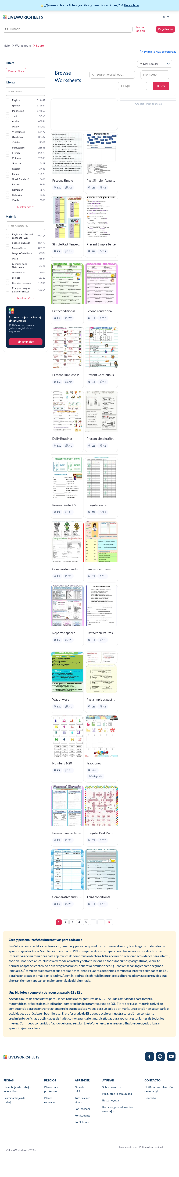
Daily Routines (62, 438)
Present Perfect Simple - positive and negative (67, 505)
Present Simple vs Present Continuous (67, 375)
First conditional (63, 311)
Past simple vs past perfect (101, 699)
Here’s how (131, 5)
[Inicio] (23, 17)
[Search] (7, 28)
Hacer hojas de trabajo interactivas (16, 1089)
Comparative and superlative (67, 569)
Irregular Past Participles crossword (101, 833)
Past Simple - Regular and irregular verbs (101, 180)
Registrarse (165, 29)
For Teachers (82, 1108)
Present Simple (62, 180)
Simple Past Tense (99, 569)
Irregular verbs (97, 505)
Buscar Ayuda (110, 1100)
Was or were (60, 699)
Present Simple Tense (101, 244)
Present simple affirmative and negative (101, 438)
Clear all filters (16, 71)
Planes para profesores (51, 1089)
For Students (82, 1115)
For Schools (82, 1122)
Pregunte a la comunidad (117, 1093)
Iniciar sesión (140, 29)
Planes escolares (49, 1100)
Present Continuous (100, 375)
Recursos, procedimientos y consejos (117, 1109)
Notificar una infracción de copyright (159, 1089)
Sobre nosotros (111, 1087)
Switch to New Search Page (160, 51)
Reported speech (63, 633)
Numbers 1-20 (62, 763)
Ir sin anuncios (154, 103)
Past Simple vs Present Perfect (101, 633)
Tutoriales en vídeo (82, 1100)
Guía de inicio (79, 1089)
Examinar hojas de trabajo (14, 1100)
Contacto (150, 1098)
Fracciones (94, 763)
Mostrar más (24, 206)
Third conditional (98, 897)
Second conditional (100, 311)
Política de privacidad (151, 1146)
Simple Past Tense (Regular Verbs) (67, 244)
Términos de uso (128, 1146)
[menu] (174, 17)
